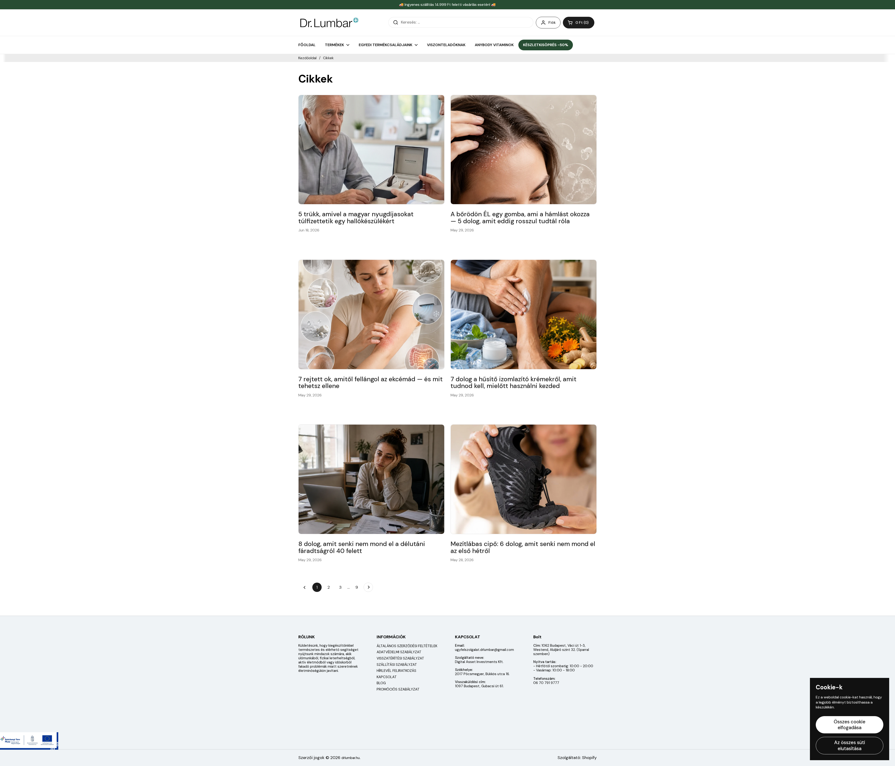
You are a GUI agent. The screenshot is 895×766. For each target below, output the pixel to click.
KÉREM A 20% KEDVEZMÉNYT (493, 432)
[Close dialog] (531, 316)
